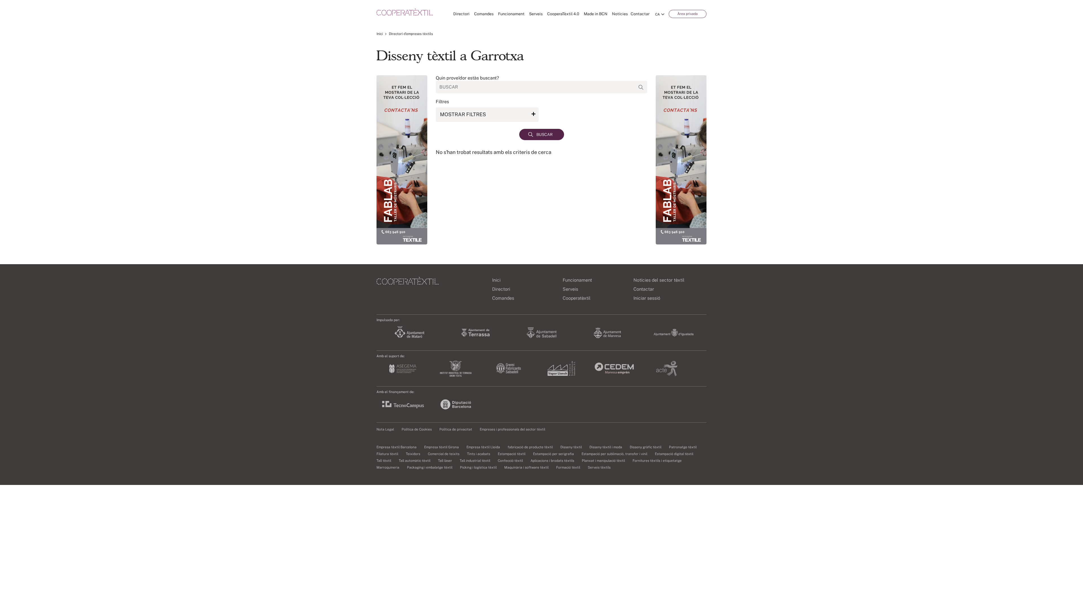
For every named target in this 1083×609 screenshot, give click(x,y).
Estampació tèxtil (511, 454)
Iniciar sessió (646, 298)
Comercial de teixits (443, 454)
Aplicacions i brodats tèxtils (552, 461)
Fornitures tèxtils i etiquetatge (657, 461)
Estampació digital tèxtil (674, 454)
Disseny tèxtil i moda (605, 447)
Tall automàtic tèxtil (414, 461)
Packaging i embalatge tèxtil (429, 467)
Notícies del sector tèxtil (658, 280)
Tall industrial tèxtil (475, 461)
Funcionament (511, 14)
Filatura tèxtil (387, 454)
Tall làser (445, 461)
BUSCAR (544, 134)
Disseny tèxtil (571, 447)
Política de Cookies (417, 429)
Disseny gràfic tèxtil (645, 447)
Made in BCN (595, 14)
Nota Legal (385, 429)
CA (657, 14)
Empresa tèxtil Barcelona (397, 447)
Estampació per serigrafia (553, 454)
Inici (380, 34)
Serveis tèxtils (599, 467)
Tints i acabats (478, 454)
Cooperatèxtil (577, 298)
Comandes (484, 14)
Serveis (536, 14)
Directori (461, 14)
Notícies (620, 14)
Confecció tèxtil (510, 461)
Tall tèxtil (384, 461)
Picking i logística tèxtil (478, 467)
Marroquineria (388, 467)
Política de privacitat (455, 429)
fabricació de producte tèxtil (530, 447)
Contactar (640, 14)
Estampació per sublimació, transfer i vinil (614, 454)
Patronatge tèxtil (683, 447)
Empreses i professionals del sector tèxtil (512, 429)
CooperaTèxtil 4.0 (563, 14)
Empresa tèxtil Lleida (483, 447)
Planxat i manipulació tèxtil (603, 461)
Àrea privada (687, 14)
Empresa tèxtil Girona (441, 447)
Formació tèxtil (568, 467)
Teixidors (413, 454)
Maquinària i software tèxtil (526, 467)
